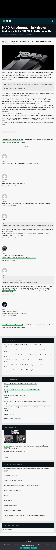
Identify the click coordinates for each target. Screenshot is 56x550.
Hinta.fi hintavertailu (7, 529)
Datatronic (11, 379)
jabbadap (4, 274)
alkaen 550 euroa (36, 122)
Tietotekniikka (21, 34)
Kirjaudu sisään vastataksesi (9, 166)
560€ (11, 291)
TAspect (4, 251)
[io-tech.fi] (7, 21)
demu (3, 199)
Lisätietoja (33, 547)
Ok (21, 547)
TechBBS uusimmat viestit (13, 464)
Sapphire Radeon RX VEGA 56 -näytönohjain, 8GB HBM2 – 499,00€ (19, 257)
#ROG (18, 86)
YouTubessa (7, 446)
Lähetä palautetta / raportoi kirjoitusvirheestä (13, 142)
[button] (52, 21)
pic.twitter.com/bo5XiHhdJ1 (27, 86)
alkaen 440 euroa (32, 118)
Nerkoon (4, 160)
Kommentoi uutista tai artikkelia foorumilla (12, 139)
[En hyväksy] (54, 546)
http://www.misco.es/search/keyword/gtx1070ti (14, 313)
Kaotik (3, 219)
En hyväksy (26, 547)
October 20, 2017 (22, 88)
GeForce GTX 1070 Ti (6, 131)
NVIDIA (13, 131)
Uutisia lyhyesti (9, 340)
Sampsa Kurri (12, 34)
